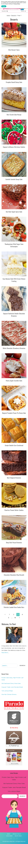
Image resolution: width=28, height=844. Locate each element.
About (8, 833)
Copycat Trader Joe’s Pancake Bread (12, 687)
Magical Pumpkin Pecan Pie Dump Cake (14, 413)
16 (15, 617)
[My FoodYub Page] (14, 739)
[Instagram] (17, 838)
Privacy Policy (17, 833)
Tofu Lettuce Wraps (7, 690)
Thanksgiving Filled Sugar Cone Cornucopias (14, 245)
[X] (14, 838)
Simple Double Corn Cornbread (14, 445)
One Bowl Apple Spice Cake (14, 212)
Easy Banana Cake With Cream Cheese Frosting (14, 280)
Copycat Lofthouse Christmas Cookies (14, 147)
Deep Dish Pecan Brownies (14, 542)
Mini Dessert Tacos (14, 50)
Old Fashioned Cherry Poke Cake (11, 683)
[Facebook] (11, 838)
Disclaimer (9, 835)
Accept (4, 6)
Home (8, 15)
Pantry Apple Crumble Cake (14, 380)
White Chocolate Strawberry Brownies (14, 348)
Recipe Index (18, 835)
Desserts (13, 15)
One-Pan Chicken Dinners (9, 694)
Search (22, 665)
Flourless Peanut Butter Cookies (14, 510)
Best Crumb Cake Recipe (14, 114)
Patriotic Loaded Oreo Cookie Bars (14, 607)
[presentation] (14, 34)
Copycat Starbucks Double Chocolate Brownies (14, 314)
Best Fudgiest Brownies (14, 478)
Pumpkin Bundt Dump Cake (14, 82)
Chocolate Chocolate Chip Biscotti (14, 575)
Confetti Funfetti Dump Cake (14, 179)
